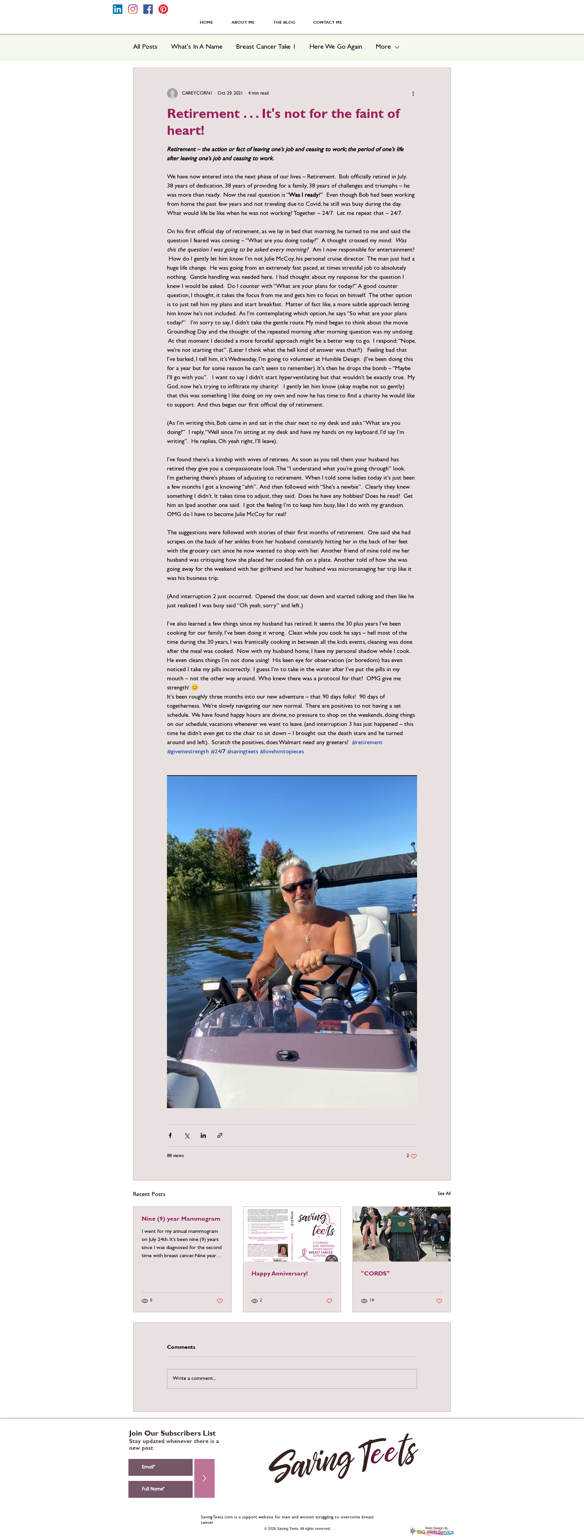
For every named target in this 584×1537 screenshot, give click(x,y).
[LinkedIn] (117, 9)
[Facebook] (148, 9)
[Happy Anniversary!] (292, 1234)
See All (444, 1194)
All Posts (145, 47)
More (383, 47)
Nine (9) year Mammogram (181, 1218)
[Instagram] (133, 9)
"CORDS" (375, 1273)
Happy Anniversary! (279, 1273)
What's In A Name (197, 47)
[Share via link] (220, 1135)
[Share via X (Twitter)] (187, 1135)
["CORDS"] (402, 1234)
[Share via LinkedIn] (203, 1135)
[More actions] (413, 94)
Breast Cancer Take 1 (266, 47)
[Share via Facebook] (170, 1135)
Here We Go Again (336, 47)
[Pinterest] (163, 9)
